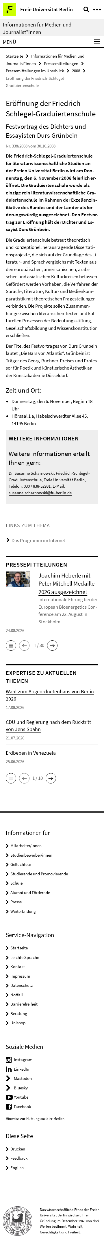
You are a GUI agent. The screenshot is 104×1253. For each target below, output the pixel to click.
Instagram (23, 1059)
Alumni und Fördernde (30, 892)
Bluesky (21, 1088)
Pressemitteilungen (61, 63)
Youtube (21, 1097)
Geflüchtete (20, 864)
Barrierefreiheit (24, 1004)
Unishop (17, 1022)
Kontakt (17, 966)
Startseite (14, 56)
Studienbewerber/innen (31, 855)
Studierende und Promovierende (39, 874)
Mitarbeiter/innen (26, 845)
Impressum (20, 976)
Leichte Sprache (24, 957)
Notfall (16, 995)
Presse (16, 901)
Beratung (18, 1013)
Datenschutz (21, 985)
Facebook (22, 1106)
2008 (76, 70)
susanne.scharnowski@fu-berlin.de (40, 492)
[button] (11, 645)
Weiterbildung (23, 911)
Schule (16, 883)
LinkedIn (21, 1069)
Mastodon (23, 1078)
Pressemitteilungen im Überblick (35, 70)
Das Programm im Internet (38, 540)
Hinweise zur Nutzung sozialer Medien (35, 1118)
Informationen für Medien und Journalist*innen (37, 28)
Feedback (18, 1158)
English (17, 1167)
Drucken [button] (17, 1149)
